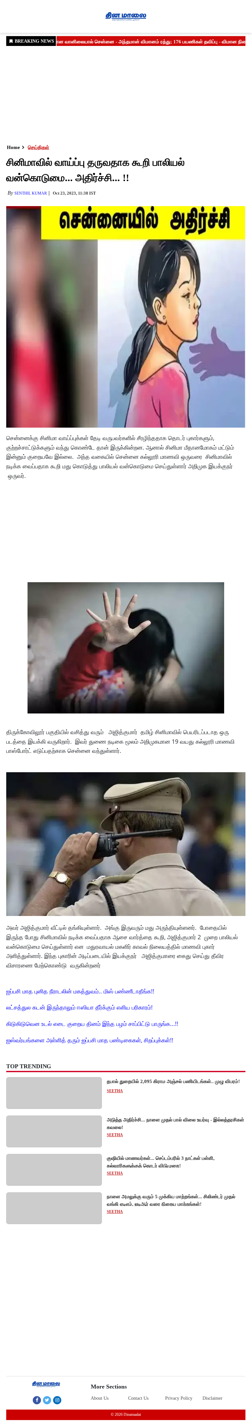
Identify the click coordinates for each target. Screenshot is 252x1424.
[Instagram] (57, 1400)
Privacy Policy (178, 1398)
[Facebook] (37, 1400)
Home (13, 147)
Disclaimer (213, 1398)
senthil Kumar (30, 193)
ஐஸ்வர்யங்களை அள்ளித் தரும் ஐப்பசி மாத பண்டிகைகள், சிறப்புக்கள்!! (89, 1040)
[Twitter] (47, 1400)
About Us (99, 1398)
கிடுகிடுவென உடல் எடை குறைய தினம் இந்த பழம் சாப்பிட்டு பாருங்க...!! (92, 1024)
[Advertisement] (125, 94)
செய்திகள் (38, 147)
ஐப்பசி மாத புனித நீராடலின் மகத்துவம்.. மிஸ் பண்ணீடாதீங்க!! (80, 991)
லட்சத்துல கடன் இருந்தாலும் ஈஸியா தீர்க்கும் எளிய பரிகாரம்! (79, 1007)
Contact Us (138, 1398)
